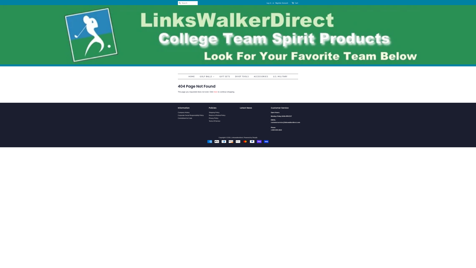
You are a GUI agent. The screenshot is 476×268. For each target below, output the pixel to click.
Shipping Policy (214, 112)
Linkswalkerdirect (237, 137)
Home (192, 76)
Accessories (261, 76)
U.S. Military (280, 76)
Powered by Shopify (250, 137)
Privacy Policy (213, 118)
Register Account (281, 3)
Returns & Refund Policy (217, 115)
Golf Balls (206, 76)
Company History (184, 112)
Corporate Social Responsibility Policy (191, 115)
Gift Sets (225, 76)
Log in (269, 3)
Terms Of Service (214, 121)
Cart (296, 3)
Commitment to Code (185, 118)
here (215, 92)
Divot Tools (242, 76)
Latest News (246, 108)
